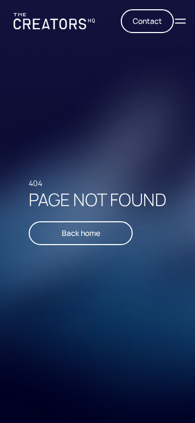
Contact (147, 21)
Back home (81, 233)
